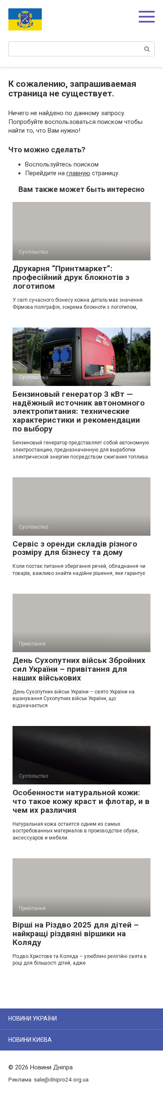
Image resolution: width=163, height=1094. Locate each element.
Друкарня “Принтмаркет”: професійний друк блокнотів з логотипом (71, 277)
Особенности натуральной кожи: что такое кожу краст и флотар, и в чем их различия (81, 801)
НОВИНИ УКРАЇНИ (32, 1018)
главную (78, 173)
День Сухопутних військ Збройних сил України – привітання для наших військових (79, 669)
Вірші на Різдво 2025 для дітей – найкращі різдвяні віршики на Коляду (76, 933)
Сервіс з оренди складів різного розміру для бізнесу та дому (75, 548)
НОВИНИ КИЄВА (30, 1039)
